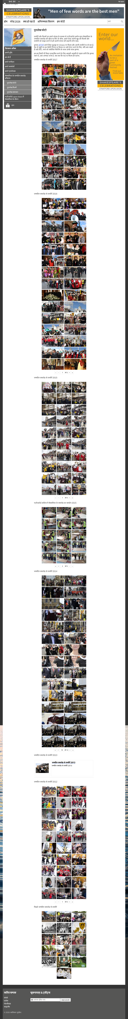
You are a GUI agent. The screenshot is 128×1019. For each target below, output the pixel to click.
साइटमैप (7, 1006)
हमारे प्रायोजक (10, 71)
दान (13, 105)
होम (5, 21)
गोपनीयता (7, 1003)
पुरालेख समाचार (12, 92)
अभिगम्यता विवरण (46, 21)
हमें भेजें (41, 45)
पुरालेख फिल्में (11, 87)
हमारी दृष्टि (8, 52)
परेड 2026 (15, 21)
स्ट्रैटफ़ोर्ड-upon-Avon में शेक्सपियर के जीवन (14, 97)
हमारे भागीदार (9, 62)
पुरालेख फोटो (11, 83)
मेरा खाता (121, 1)
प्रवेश (6, 1000)
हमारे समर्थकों (9, 66)
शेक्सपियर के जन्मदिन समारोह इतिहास (15, 76)
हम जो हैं (61, 21)
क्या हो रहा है (29, 21)
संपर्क (6, 997)
